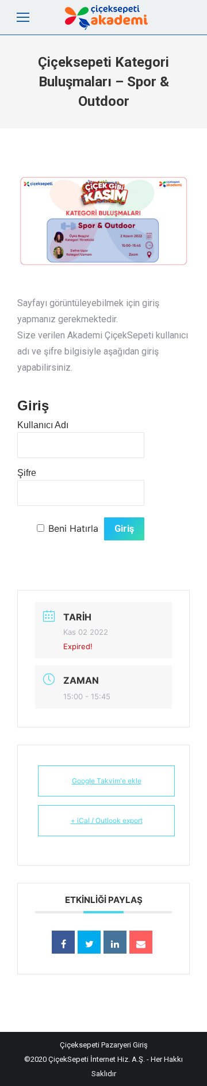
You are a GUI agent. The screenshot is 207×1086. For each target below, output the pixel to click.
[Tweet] (89, 942)
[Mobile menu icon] (23, 17)
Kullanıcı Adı (42, 425)
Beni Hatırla (73, 528)
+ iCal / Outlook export (107, 820)
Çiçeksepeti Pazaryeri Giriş (104, 1045)
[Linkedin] (114, 942)
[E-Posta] (140, 942)
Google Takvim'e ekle (106, 780)
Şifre (26, 473)
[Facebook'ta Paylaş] (63, 942)
